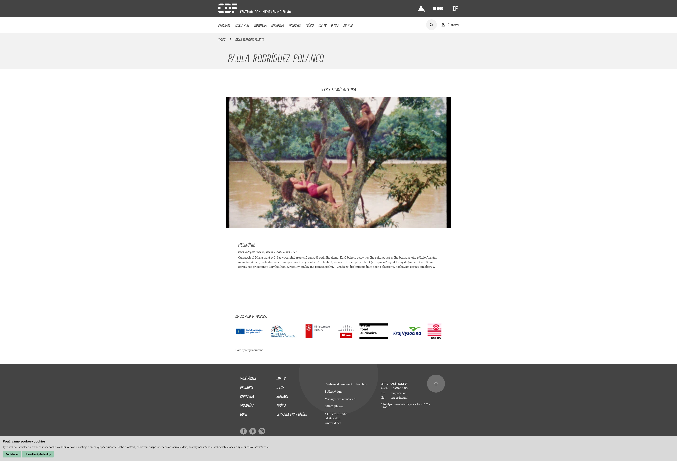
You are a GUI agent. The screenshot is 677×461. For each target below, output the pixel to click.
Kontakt (282, 395)
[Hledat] (431, 24)
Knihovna (277, 24)
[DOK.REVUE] (438, 8)
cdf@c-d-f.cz (333, 418)
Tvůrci (309, 24)
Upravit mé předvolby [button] (38, 454)
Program (224, 24)
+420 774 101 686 (336, 413)
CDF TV (322, 24)
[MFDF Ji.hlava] (421, 8)
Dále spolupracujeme (249, 350)
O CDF (280, 386)
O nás (335, 24)
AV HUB (348, 24)
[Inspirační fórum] (455, 8)
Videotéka (260, 24)
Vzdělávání (241, 24)
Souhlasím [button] (12, 454)
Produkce (295, 24)
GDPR (243, 413)
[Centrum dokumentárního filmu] (227, 8)
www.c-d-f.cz (333, 423)
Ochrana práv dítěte (291, 413)
